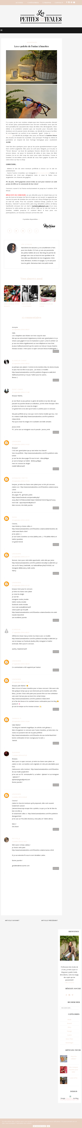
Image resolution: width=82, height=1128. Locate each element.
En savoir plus (39, 1126)
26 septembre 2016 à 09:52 (20, 363)
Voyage (69, 1031)
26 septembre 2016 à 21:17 (20, 557)
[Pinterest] (71, 2)
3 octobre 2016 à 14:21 (19, 841)
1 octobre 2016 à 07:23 (19, 755)
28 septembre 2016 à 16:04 (20, 721)
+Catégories (33, 3)
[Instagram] (69, 2)
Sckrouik (16, 629)
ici (39, 219)
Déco (69, 1027)
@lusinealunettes (43, 173)
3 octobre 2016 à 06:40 (19, 797)
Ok (48, 1126)
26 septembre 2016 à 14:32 (20, 444)
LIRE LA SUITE (69, 982)
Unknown (16, 441)
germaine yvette (20, 478)
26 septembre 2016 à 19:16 (20, 481)
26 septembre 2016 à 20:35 (20, 520)
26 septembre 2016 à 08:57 (20, 329)
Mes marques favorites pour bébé (73, 1069)
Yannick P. (17, 718)
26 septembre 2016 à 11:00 (20, 392)
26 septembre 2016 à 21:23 (20, 585)
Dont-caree (17, 389)
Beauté (69, 1023)
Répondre (55, 351)
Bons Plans (69, 1039)
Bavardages (32, 42)
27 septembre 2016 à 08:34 (20, 664)
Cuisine (69, 1035)
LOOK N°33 (73, 1078)
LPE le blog (26, 244)
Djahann (16, 752)
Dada (14, 517)
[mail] (74, 2)
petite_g (16, 838)
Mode (69, 1019)
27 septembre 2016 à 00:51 (20, 632)
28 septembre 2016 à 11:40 (20, 682)
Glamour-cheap (19, 360)
